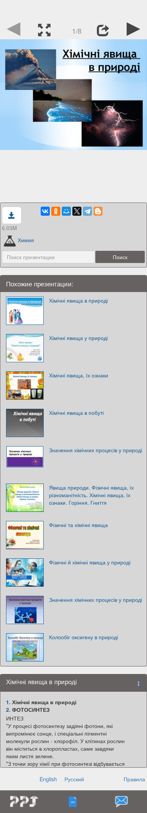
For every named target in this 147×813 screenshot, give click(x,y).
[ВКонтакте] (45, 211)
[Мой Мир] (66, 211)
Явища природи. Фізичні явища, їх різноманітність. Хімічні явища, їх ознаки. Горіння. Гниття (91, 495)
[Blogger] (98, 211)
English (48, 779)
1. (8, 702)
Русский (74, 779)
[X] (76, 211)
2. (8, 709)
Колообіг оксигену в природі (83, 637)
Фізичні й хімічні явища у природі (89, 562)
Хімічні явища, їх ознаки (78, 375)
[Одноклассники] (55, 211)
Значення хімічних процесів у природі (95, 450)
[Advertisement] (73, 9)
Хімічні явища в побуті (76, 412)
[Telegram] (87, 211)
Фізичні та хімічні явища (78, 525)
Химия (26, 240)
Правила (134, 779)
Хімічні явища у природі (78, 338)
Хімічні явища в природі (78, 300)
